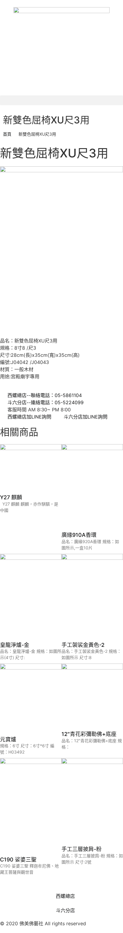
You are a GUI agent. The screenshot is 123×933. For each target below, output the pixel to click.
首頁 (7, 134)
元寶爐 (8, 739)
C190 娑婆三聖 (18, 859)
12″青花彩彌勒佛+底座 (88, 734)
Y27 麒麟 (11, 497)
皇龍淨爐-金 (14, 645)
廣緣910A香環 (78, 535)
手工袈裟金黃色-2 (82, 645)
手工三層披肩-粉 (81, 849)
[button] (61, 100)
